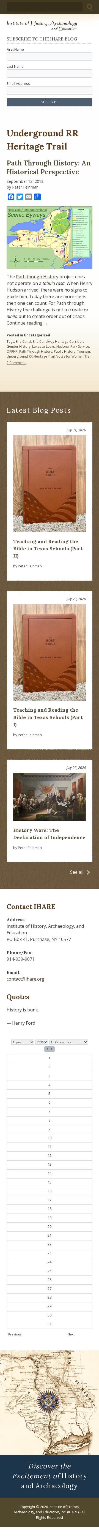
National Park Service (72, 346)
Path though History (37, 277)
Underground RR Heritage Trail (31, 356)
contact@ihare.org (26, 979)
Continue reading (27, 323)
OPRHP (12, 351)
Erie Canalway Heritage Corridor (58, 341)
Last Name (15, 66)
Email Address (18, 83)
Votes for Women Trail (73, 356)
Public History (64, 351)
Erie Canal (23, 341)
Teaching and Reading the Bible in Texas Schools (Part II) (48, 548)
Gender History (19, 346)
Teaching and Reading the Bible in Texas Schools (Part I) (48, 717)
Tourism (83, 351)
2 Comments (16, 362)
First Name (15, 49)
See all (76, 872)
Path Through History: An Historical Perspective (49, 167)
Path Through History (35, 351)
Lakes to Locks (43, 346)
